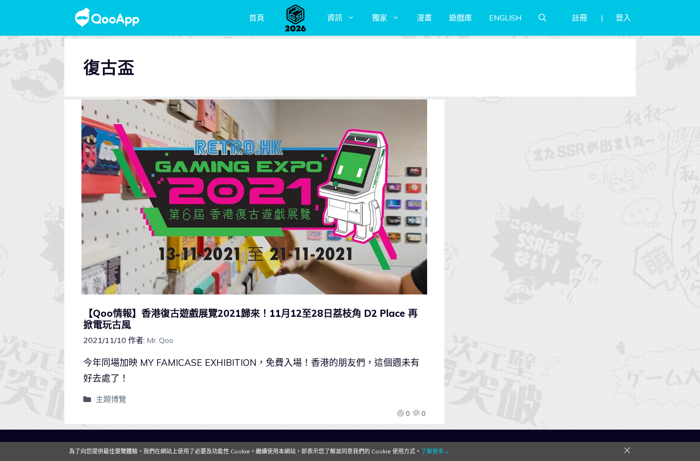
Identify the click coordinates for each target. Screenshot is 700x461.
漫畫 (424, 17)
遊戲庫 (460, 17)
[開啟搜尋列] (542, 17)
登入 (623, 17)
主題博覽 (111, 399)
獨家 (379, 17)
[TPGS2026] (296, 17)
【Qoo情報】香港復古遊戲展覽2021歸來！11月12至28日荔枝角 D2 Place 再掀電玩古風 (250, 319)
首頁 (256, 17)
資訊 (334, 17)
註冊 (579, 17)
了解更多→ (435, 451)
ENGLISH (505, 17)
